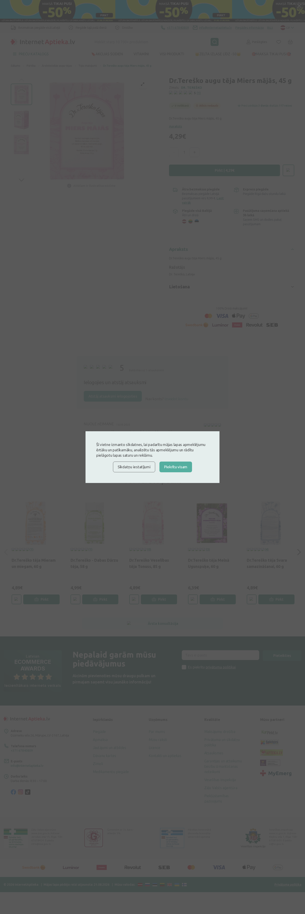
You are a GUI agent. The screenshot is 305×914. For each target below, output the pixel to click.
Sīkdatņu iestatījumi (134, 467)
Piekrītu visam (175, 467)
